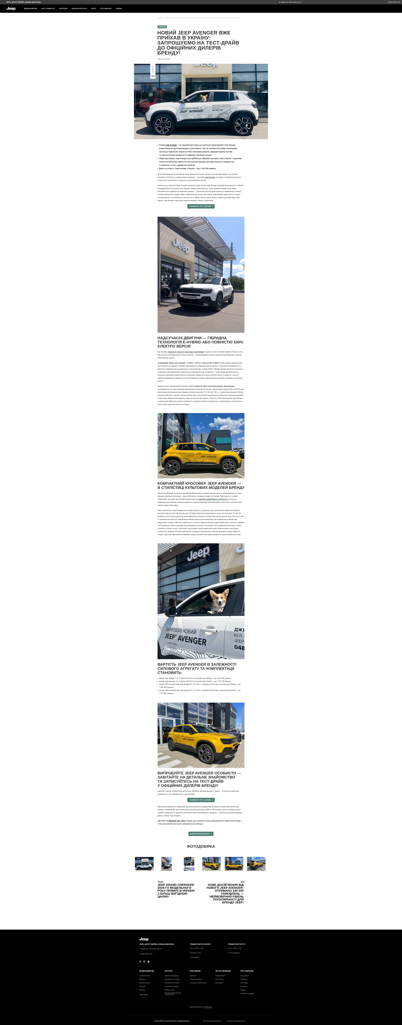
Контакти (244, 986)
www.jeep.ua (208, 1007)
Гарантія (193, 976)
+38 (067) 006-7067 (393, 2)
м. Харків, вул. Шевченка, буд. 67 (290, 2)
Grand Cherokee (144, 976)
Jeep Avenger (171, 145)
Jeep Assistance (196, 979)
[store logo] (11, 9)
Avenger (142, 990)
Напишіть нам (169, 990)
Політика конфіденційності (212, 1021)
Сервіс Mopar (220, 976)
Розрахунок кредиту (172, 986)
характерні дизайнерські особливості (213, 499)
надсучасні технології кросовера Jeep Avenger (186, 352)
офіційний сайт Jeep (176, 821)
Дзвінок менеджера (172, 976)
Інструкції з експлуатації (198, 983)
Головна (160, 18)
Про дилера (245, 976)
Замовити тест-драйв (172, 979)
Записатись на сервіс (172, 983)
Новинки (175, 18)
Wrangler (142, 979)
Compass (142, 986)
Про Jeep (244, 983)
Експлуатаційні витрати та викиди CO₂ (173, 993)
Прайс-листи (143, 994)
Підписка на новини (247, 993)
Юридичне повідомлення (236, 1021)
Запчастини (219, 979)
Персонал (244, 979)
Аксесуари (219, 983)
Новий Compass (144, 983)
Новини (167, 18)
